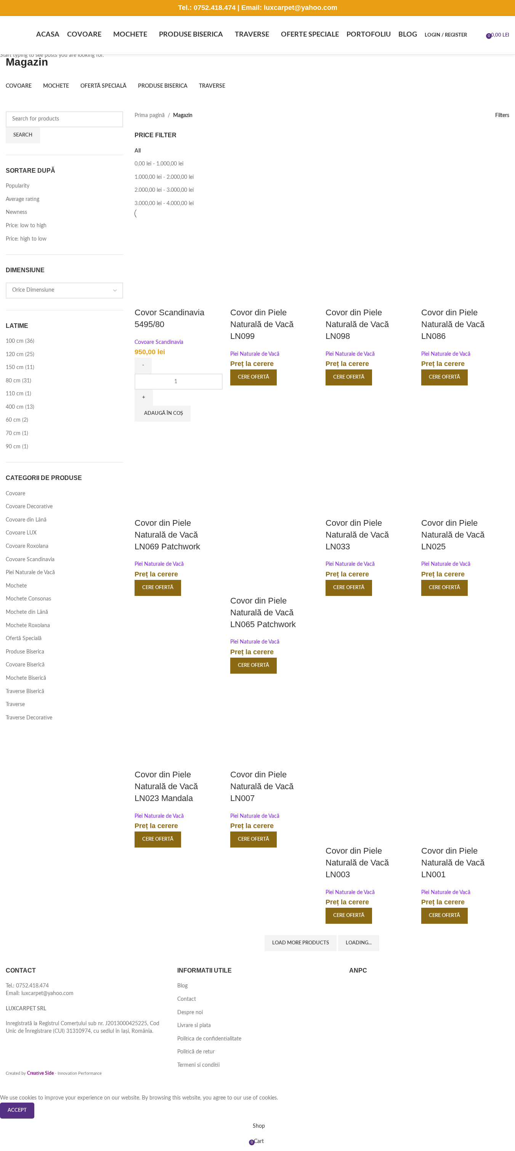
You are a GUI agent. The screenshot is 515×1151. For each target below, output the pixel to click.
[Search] (478, 35)
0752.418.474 (215, 7)
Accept (17, 1110)
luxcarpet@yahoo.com (300, 7)
